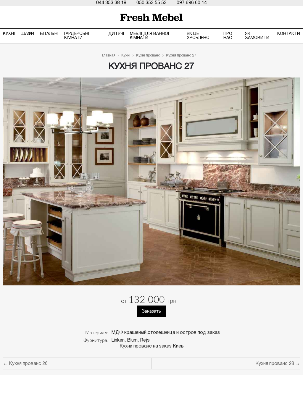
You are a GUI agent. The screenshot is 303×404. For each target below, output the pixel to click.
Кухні (9, 34)
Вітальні (49, 34)
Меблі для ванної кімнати (149, 36)
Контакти (288, 34)
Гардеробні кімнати (76, 36)
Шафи (27, 34)
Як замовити (257, 36)
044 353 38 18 (111, 3)
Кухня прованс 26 (28, 364)
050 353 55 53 (151, 3)
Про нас (227, 36)
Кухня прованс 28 (274, 364)
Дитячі (116, 34)
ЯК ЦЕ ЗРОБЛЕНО (198, 36)
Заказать (151, 311)
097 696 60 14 (192, 3)
